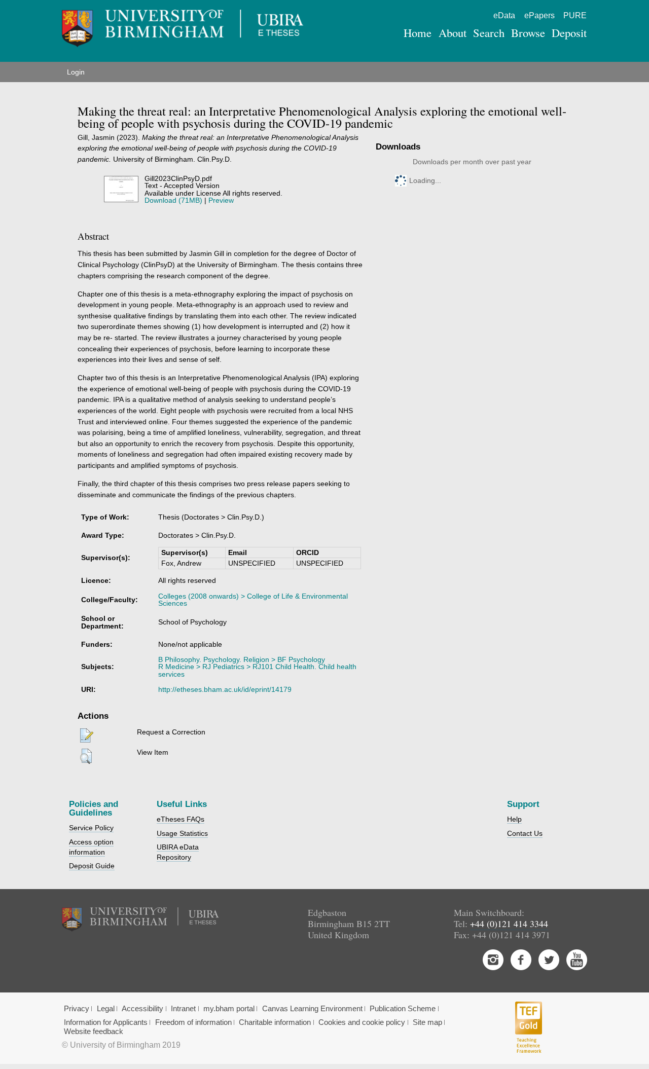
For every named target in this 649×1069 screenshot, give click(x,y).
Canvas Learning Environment (312, 1009)
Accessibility (142, 1009)
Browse (528, 32)
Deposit (569, 32)
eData (504, 15)
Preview (221, 200)
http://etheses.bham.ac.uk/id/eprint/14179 (225, 689)
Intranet (183, 1009)
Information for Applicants (106, 1022)
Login (76, 72)
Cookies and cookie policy (361, 1022)
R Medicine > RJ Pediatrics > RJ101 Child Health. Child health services (257, 670)
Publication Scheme (403, 1009)
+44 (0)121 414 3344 (509, 923)
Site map (427, 1022)
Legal (106, 1009)
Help (514, 819)
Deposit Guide (92, 866)
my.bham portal (229, 1009)
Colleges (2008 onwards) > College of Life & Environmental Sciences (253, 599)
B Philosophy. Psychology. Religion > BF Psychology (241, 659)
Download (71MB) (173, 200)
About (452, 32)
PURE (575, 15)
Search (488, 32)
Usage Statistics (182, 833)
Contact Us (525, 833)
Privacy (76, 1009)
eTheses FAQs (180, 819)
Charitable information (275, 1022)
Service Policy (91, 828)
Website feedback (93, 1031)
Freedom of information (193, 1022)
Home (417, 32)
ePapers (539, 15)
